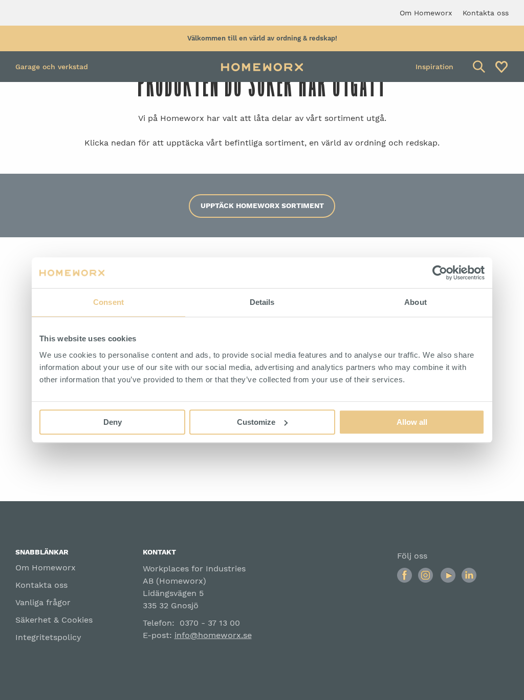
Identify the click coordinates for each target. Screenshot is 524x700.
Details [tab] (262, 302)
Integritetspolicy (48, 637)
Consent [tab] (108, 302)
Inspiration (434, 67)
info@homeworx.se (213, 635)
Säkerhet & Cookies (54, 620)
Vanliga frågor (43, 602)
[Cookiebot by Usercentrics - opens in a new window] (440, 272)
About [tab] (415, 302)
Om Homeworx (45, 567)
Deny (112, 422)
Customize (256, 422)
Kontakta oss (41, 585)
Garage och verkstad (51, 67)
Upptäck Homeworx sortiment (262, 205)
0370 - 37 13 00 (210, 623)
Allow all (412, 422)
